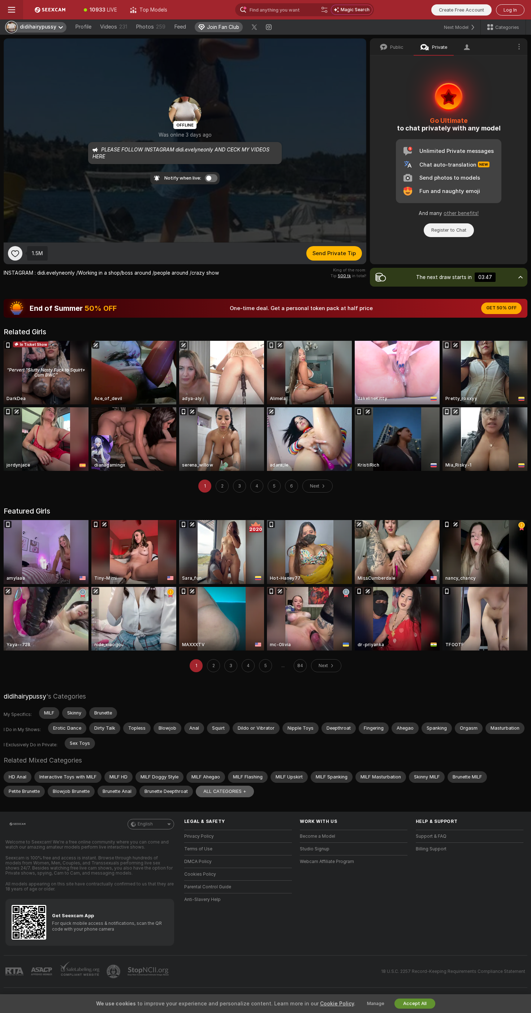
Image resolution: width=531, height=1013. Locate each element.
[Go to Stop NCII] (149, 971)
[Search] (324, 10)
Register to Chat (448, 230)
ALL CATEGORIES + (224, 791)
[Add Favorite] (15, 253)
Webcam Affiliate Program (327, 861)
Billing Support (431, 848)
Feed (180, 26)
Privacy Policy (199, 836)
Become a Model (317, 836)
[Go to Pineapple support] (114, 971)
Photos (150, 26)
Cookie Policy (337, 1003)
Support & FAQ (431, 836)
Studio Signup (314, 848)
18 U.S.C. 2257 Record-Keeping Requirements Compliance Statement (453, 971)
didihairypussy (25, 696)
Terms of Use (198, 848)
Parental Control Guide (207, 886)
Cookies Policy (200, 874)
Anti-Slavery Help (202, 899)
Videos (113, 26)
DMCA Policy (198, 861)
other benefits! (461, 213)
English (145, 824)
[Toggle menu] (11, 10)
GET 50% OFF (501, 307)
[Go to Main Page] (50, 10)
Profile (83, 26)
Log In (510, 10)
